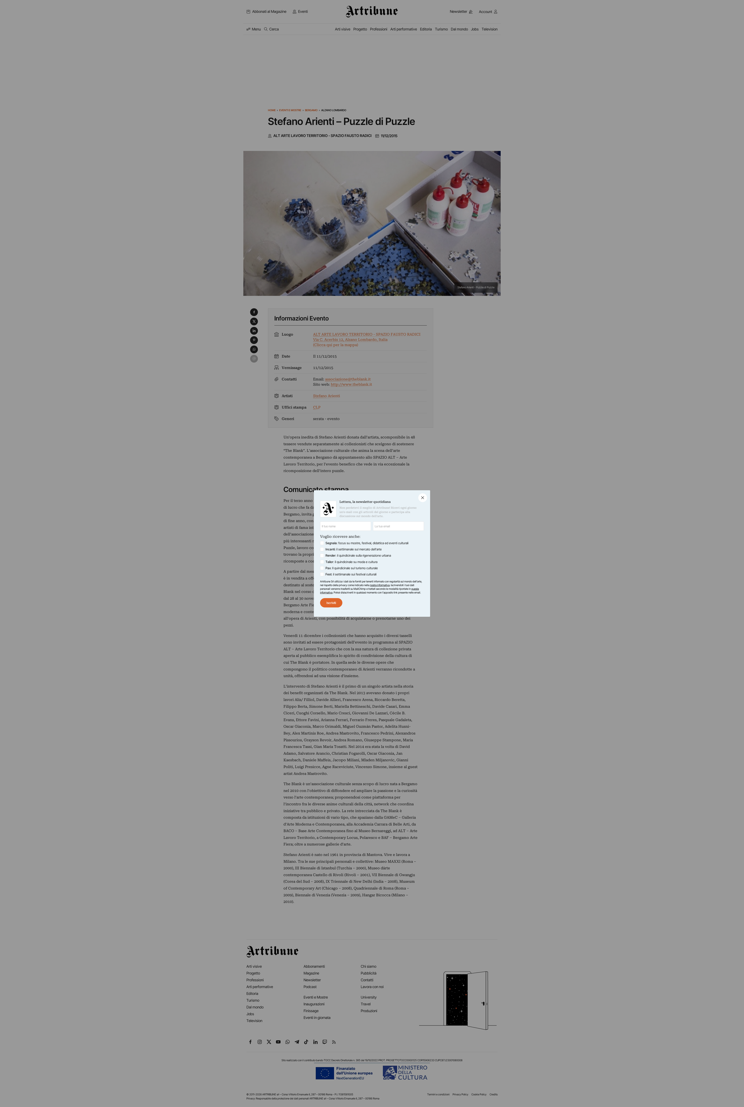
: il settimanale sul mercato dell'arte (354, 549)
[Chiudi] (422, 497)
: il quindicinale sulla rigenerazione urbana (358, 555)
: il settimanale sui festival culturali (351, 574)
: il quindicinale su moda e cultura (351, 562)
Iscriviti (331, 603)
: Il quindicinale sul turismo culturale (352, 568)
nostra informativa (380, 585)
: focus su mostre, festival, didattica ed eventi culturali (367, 543)
